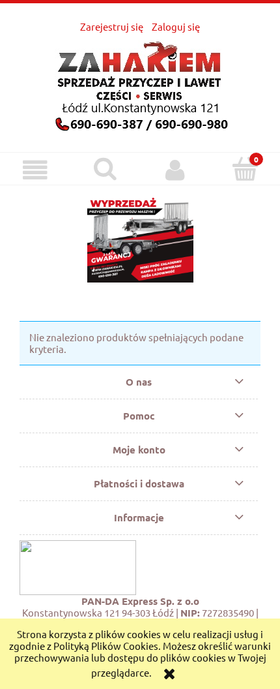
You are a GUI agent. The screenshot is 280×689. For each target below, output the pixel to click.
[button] (35, 170)
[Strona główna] (140, 83)
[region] (140, 238)
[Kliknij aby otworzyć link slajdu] (140, 238)
